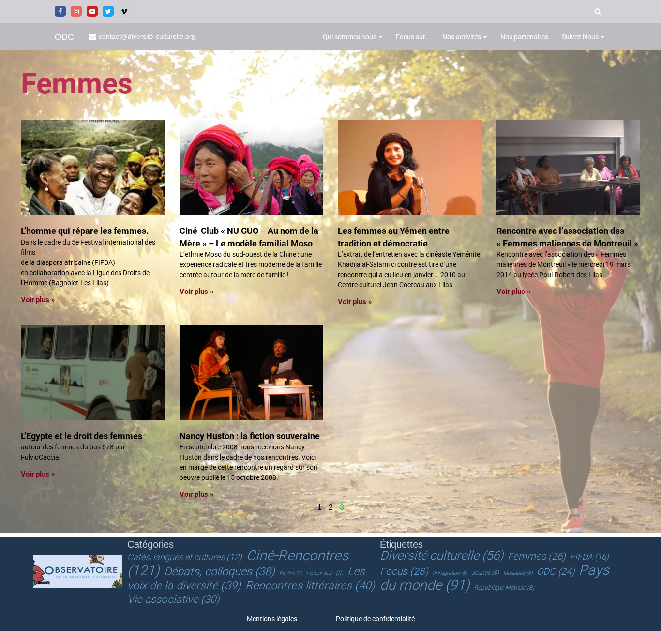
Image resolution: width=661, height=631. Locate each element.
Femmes (537, 556)
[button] (380, 37)
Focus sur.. (412, 37)
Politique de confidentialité (375, 619)
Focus (404, 571)
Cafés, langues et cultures (184, 557)
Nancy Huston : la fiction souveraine (250, 436)
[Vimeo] (124, 11)
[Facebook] (60, 11)
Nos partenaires (524, 37)
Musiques (517, 573)
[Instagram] (76, 11)
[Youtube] (92, 11)
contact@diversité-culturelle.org (147, 36)
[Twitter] (108, 11)
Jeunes (485, 572)
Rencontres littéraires (310, 585)
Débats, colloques (219, 571)
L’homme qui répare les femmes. (85, 231)
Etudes (290, 573)
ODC (555, 571)
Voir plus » (38, 299)
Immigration (450, 573)
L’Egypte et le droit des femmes (81, 436)
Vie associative (173, 599)
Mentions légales (272, 619)
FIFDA (589, 557)
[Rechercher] (597, 11)
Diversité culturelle (441, 555)
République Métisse (504, 588)
